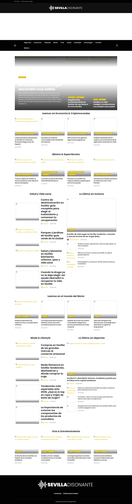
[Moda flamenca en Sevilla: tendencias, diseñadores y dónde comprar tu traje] (27, 372)
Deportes (72, 374)
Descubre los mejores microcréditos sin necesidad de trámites (52, 140)
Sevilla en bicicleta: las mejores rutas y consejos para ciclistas (26, 323)
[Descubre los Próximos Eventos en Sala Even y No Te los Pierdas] (105, 167)
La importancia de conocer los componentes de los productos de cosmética (52, 413)
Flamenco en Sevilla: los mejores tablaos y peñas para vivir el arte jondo (78, 181)
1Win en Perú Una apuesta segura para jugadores (77, 139)
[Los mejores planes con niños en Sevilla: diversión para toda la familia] (79, 444)
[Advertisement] (66, 26)
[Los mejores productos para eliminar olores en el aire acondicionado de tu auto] (53, 309)
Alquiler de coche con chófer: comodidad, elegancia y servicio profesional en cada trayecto (78, 324)
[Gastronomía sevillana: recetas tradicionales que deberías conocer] (105, 444)
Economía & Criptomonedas (25, 133)
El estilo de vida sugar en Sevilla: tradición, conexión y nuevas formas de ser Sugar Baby (91, 235)
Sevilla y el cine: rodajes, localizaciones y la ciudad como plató (104, 104)
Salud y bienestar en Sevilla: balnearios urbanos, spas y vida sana (51, 256)
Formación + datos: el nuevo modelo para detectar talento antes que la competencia (95, 398)
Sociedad (22, 77)
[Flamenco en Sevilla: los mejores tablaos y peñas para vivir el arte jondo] (79, 167)
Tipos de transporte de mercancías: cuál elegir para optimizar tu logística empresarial (105, 324)
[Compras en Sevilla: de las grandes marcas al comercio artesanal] (27, 351)
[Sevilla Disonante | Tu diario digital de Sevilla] (66, 8)
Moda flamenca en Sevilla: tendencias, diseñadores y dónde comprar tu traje (52, 370)
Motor (18, 316)
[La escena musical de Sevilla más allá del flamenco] (53, 167)
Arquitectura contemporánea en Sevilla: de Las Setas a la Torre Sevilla (78, 103)
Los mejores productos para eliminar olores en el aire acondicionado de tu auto (51, 323)
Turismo (71, 229)
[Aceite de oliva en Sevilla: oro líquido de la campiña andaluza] (26, 444)
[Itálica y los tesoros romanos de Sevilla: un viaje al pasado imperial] (71, 255)
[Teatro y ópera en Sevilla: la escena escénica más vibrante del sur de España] (26, 167)
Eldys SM (23, 108)
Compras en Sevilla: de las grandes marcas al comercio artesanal (53, 349)
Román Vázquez (74, 239)
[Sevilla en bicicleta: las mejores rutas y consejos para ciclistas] (26, 309)
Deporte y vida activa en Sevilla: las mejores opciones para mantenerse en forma (96, 389)
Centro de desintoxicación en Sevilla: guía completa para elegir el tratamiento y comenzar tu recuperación (52, 210)
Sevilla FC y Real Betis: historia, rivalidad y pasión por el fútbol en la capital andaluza (91, 379)
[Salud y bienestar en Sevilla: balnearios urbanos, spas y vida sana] (27, 258)
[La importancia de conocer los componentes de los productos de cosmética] (27, 415)
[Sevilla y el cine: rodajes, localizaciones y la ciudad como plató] (104, 83)
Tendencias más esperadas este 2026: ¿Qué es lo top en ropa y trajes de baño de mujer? (52, 391)
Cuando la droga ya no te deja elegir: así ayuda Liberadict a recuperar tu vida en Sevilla (53, 278)
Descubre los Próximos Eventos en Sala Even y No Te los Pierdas (105, 181)
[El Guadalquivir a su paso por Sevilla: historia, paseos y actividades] (71, 264)
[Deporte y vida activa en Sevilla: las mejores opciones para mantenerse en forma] (71, 390)
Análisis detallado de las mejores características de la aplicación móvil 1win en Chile (105, 140)
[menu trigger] (16, 45)
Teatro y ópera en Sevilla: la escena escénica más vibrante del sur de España (26, 181)
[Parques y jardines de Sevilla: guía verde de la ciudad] (27, 237)
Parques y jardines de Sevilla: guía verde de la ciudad (52, 235)
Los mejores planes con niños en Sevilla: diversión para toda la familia (79, 458)
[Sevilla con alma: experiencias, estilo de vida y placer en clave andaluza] (71, 246)
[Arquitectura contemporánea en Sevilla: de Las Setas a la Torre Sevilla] (79, 83)
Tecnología (80, 97)
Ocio (95, 99)
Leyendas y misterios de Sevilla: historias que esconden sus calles (40, 85)
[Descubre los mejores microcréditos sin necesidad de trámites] (53, 126)
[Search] (117, 45)
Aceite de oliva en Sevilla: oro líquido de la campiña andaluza (26, 458)
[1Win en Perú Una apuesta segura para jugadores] (79, 126)
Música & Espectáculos (23, 174)
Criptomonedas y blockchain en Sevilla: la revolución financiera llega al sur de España (26, 141)
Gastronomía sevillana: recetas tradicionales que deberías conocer (104, 458)
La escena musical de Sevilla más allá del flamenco (52, 180)
